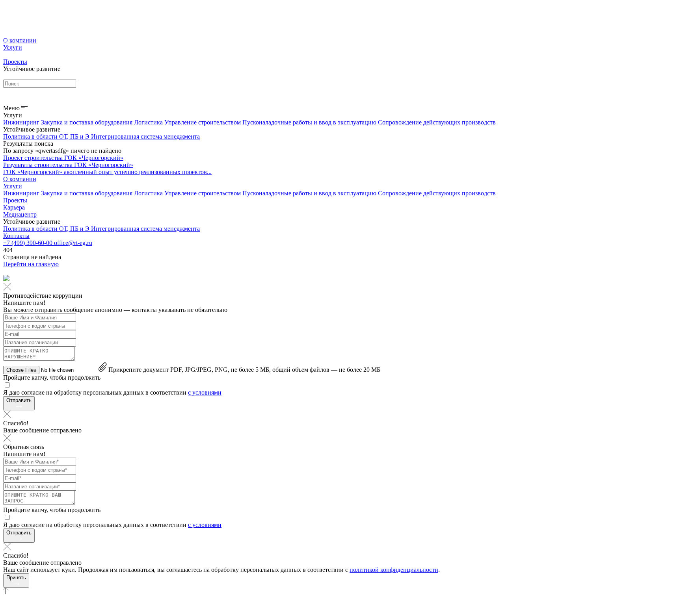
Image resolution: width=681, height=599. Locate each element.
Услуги (12, 47)
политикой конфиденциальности (394, 569)
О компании (19, 40)
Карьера (14, 207)
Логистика (149, 122)
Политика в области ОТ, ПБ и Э (47, 136)
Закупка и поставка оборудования (87, 122)
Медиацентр (20, 214)
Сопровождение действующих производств (437, 122)
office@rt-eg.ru (73, 242)
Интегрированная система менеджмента (145, 136)
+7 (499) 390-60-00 (28, 242)
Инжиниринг (22, 122)
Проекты (15, 61)
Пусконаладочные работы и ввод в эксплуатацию (310, 122)
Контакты (16, 235)
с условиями (204, 392)
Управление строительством (203, 122)
